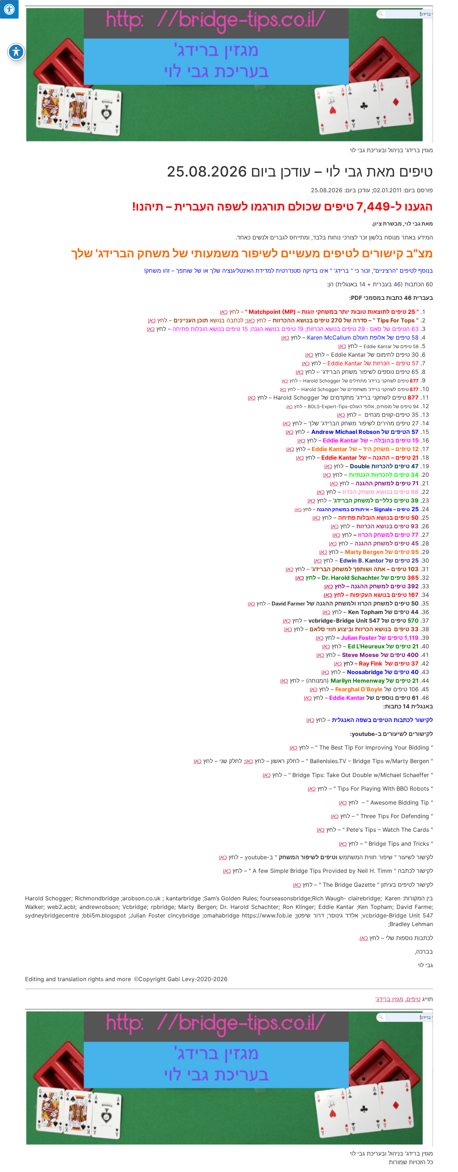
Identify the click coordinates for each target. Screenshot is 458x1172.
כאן (224, 311)
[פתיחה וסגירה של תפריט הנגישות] (16, 51)
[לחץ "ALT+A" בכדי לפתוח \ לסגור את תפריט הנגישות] (9, 9)
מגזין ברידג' (389, 999)
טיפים (413, 999)
